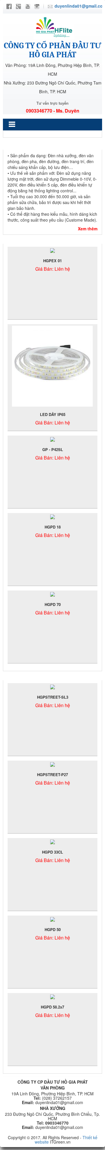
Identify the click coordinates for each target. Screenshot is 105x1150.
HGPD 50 (53, 929)
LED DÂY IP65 (52, 414)
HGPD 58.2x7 (52, 1007)
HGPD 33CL (52, 852)
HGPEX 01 (52, 260)
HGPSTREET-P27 (52, 774)
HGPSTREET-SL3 (52, 697)
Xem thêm (87, 229)
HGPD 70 (53, 604)
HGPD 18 (53, 527)
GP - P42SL (52, 449)
